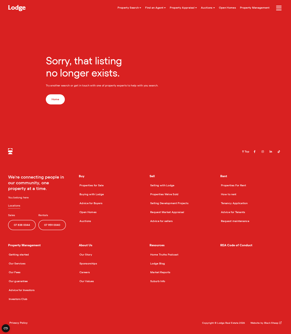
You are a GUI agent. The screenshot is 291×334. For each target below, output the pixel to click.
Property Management (24, 245)
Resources (157, 245)
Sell (152, 176)
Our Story (85, 254)
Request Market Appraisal (167, 212)
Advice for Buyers (90, 203)
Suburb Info (157, 281)
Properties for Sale (91, 185)
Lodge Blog (157, 263)
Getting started (18, 254)
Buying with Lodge (91, 194)
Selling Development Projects (169, 203)
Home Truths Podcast (164, 254)
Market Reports (160, 272)
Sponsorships (88, 263)
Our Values (86, 281)
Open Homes (87, 212)
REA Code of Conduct (236, 245)
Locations (14, 205)
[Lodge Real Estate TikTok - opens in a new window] (279, 152)
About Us (85, 245)
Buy (81, 176)
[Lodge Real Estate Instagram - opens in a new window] (263, 152)
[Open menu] (279, 8)
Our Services (16, 263)
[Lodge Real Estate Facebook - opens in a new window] (255, 152)
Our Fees (14, 272)
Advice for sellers (161, 221)
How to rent (228, 194)
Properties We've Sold (164, 194)
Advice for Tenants (232, 212)
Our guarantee (18, 281)
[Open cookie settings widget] (6, 328)
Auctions (85, 221)
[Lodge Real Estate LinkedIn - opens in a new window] (271, 152)
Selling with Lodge (162, 185)
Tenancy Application (234, 203)
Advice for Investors (21, 290)
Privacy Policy (18, 323)
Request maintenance (234, 221)
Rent (223, 176)
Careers (84, 272)
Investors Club (17, 299)
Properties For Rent (233, 185)
